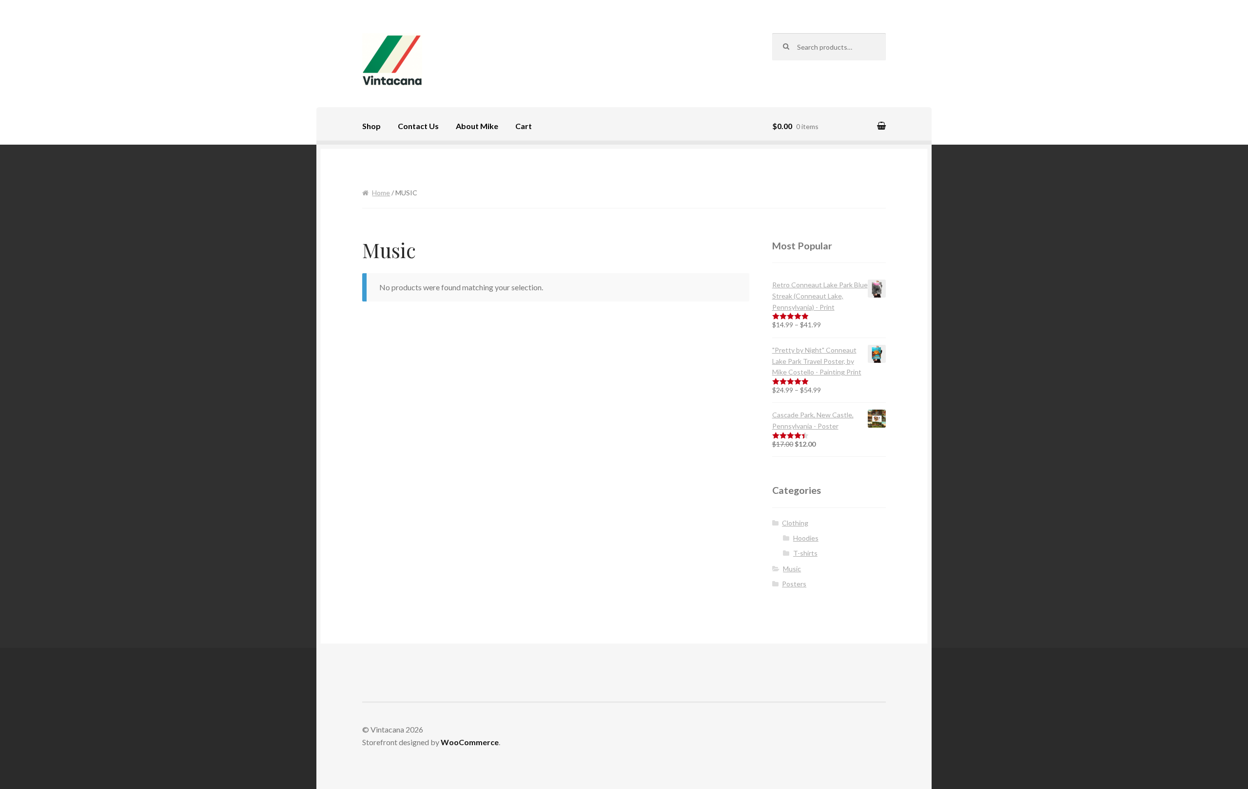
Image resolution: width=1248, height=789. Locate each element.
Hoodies (806, 538)
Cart (523, 126)
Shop (371, 126)
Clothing (795, 523)
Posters (794, 584)
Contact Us (418, 126)
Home (381, 192)
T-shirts (805, 553)
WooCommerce (470, 742)
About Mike (477, 126)
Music (792, 568)
